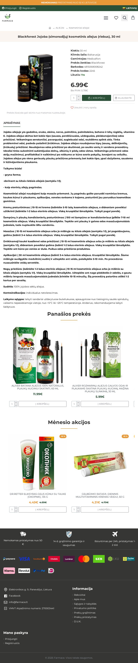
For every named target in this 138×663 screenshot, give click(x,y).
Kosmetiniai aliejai (79, 27)
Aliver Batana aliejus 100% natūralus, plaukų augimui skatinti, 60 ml (38, 387)
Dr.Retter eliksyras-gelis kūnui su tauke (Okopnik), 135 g (38, 495)
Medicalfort (94, 58)
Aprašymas (12, 122)
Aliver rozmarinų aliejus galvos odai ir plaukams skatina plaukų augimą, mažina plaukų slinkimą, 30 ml (100, 388)
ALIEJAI (60, 27)
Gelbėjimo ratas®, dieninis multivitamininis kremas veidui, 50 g (100, 495)
